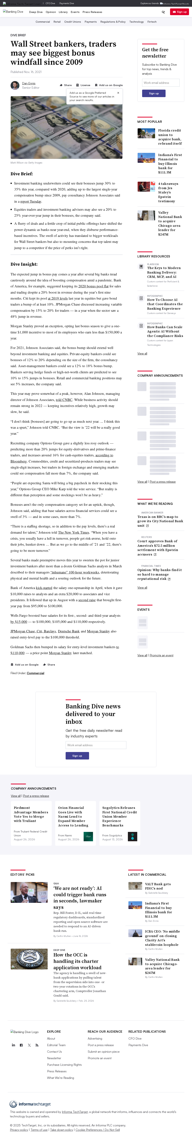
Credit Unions (72, 21)
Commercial (43, 21)
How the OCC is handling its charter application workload (77, 961)
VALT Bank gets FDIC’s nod (158, 886)
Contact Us (54, 1051)
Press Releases (92, 11)
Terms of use (39, 1130)
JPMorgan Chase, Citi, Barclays (33, 631)
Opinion (51, 11)
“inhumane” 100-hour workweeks (74, 572)
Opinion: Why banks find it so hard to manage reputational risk (159, 574)
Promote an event (161, 655)
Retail (57, 21)
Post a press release (163, 481)
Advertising (95, 1038)
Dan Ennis (28, 83)
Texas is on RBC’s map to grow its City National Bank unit (160, 521)
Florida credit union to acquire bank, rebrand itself (170, 137)
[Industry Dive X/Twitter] (29, 1045)
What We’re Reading (60, 1078)
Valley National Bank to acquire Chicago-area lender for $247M (170, 223)
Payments (91, 21)
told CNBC (64, 399)
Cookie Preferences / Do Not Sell (98, 1130)
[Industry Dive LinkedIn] (13, 1045)
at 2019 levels (58, 298)
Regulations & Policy (113, 21)
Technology (136, 21)
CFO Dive (50, 3)
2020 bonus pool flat (93, 286)
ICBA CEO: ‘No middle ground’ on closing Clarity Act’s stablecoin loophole (162, 938)
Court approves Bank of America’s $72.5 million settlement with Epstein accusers (157, 547)
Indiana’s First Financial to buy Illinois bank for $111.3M (170, 164)
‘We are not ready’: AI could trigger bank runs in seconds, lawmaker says (79, 897)
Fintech (152, 21)
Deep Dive (36, 11)
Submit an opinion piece (104, 1051)
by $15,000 (18, 621)
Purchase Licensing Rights (64, 1065)
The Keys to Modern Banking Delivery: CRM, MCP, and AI (164, 272)
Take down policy (61, 1130)
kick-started (44, 587)
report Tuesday (30, 201)
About (51, 1038)
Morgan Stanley (98, 631)
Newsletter (54, 1058)
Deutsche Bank (69, 631)
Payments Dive (66, 3)
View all (142, 353)
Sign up (182, 11)
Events (75, 11)
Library (63, 11)
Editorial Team (56, 1045)
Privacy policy (19, 1130)
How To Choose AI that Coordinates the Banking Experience (165, 304)
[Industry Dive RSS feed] (37, 1045)
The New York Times (73, 532)
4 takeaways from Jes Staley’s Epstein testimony (168, 192)
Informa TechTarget (75, 1112)
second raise (87, 599)
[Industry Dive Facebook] (21, 1045)
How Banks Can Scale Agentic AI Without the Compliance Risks (165, 331)
